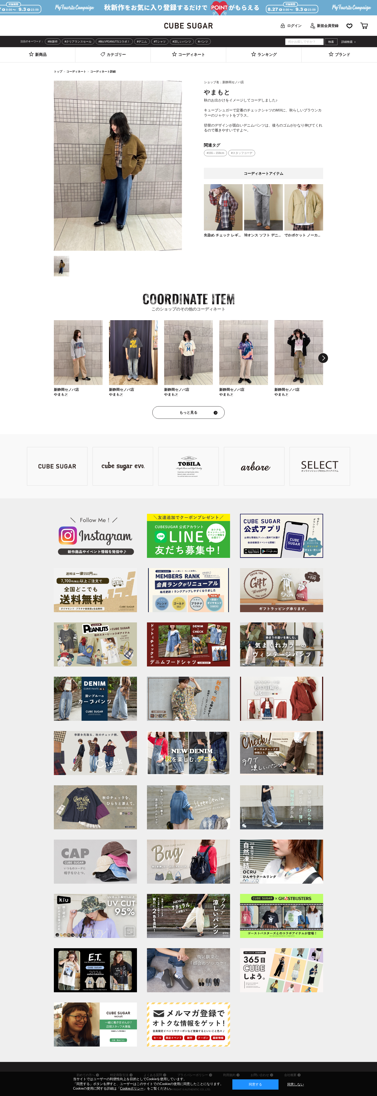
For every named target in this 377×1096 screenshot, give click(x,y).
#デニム (142, 41)
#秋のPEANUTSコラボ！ (114, 41)
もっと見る (188, 412)
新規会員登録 (328, 26)
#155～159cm (215, 152)
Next (323, 358)
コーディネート (76, 71)
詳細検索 (347, 41)
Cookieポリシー (132, 1088)
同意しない (295, 1084)
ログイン (294, 26)
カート (364, 26)
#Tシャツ (160, 41)
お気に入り (349, 26)
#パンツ (203, 41)
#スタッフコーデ (241, 152)
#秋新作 (53, 41)
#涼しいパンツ (182, 41)
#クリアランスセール (78, 41)
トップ (58, 71)
